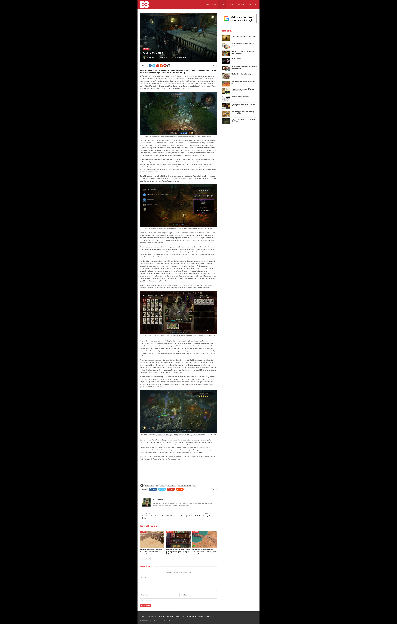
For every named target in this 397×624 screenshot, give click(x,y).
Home (207, 4)
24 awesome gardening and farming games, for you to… (242, 90)
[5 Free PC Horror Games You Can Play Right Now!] (226, 121)
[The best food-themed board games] (226, 76)
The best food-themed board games (242, 74)
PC (157, 485)
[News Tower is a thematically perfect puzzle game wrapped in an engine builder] (178, 539)
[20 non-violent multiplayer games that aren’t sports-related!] (226, 83)
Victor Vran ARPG (171, 485)
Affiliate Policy (211, 616)
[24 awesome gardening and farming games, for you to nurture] (226, 91)
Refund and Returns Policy (195, 616)
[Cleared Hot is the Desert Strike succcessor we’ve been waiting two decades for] (204, 539)
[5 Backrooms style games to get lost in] (226, 38)
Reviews (222, 4)
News (214, 4)
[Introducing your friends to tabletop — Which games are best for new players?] (226, 114)
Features (231, 4)
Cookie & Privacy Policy (165, 616)
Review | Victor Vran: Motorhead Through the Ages (198, 516)
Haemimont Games (149, 485)
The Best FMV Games (238, 59)
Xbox (194, 485)
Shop (249, 4)
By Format (241, 4)
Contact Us (152, 616)
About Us (143, 616)
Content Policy (180, 616)
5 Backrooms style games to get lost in (243, 36)
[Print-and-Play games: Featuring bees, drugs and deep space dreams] (226, 53)
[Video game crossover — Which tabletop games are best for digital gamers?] (226, 68)
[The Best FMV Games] (226, 61)
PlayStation (162, 485)
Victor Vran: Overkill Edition (184, 485)
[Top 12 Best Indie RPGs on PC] (226, 99)
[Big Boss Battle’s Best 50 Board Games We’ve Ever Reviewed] (226, 46)
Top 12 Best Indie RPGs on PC (240, 96)
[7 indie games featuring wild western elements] (226, 106)
